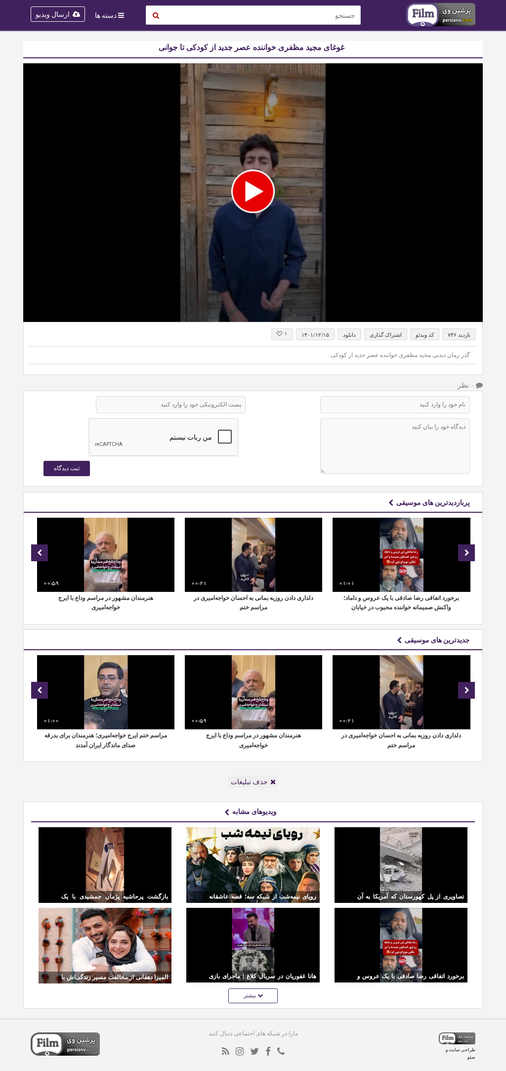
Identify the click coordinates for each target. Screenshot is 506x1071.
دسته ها (105, 15)
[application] (253, 192)
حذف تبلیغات (249, 782)
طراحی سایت (462, 1049)
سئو (471, 1057)
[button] (253, 191)
